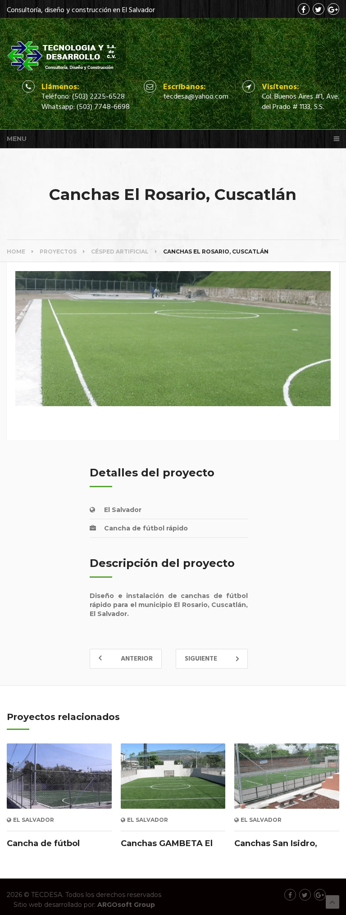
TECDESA (46, 895)
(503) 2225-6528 (98, 97)
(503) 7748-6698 (103, 107)
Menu (17, 139)
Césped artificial (120, 251)
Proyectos (58, 251)
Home (16, 251)
